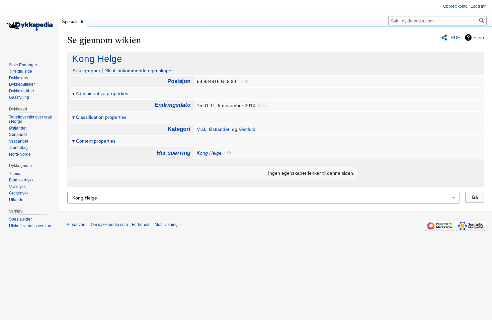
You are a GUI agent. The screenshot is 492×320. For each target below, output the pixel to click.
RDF (455, 37)
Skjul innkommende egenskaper (139, 70)
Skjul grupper (86, 70)
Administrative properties (102, 93)
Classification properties (101, 117)
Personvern (76, 224)
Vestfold (247, 129)
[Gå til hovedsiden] (29, 27)
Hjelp (478, 37)
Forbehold (141, 224)
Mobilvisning (166, 224)
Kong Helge (97, 59)
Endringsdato (172, 105)
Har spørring (173, 153)
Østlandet (219, 129)
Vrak (201, 129)
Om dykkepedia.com (109, 224)
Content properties (95, 141)
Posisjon (178, 81)
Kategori (179, 129)
